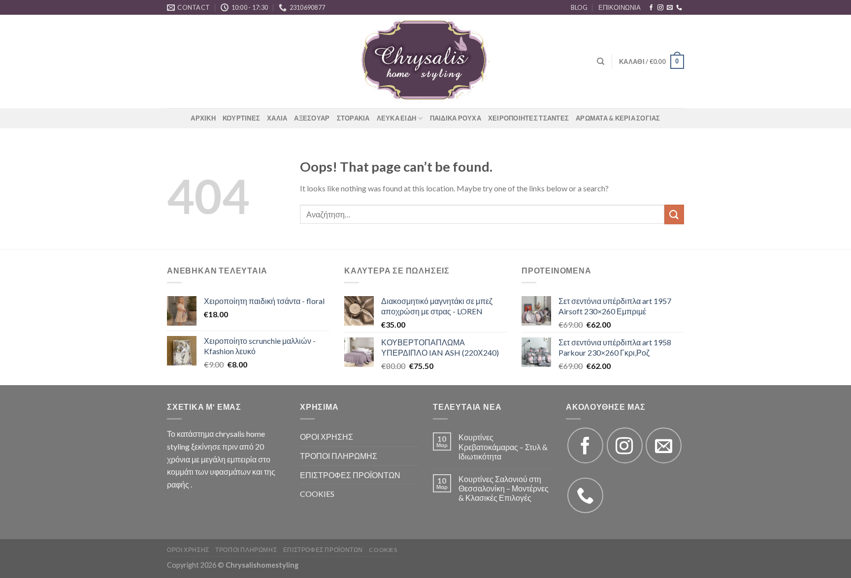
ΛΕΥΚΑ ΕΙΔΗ (397, 118)
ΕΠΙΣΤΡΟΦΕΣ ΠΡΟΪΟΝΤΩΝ (350, 475)
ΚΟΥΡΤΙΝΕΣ (241, 118)
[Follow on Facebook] (651, 7)
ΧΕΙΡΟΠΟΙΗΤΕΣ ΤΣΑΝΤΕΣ (528, 118)
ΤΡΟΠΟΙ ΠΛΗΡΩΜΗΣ (338, 455)
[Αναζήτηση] (600, 61)
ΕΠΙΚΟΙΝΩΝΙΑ (619, 7)
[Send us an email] (670, 7)
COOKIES (317, 493)
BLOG (579, 7)
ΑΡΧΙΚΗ (203, 118)
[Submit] (674, 214)
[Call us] (679, 7)
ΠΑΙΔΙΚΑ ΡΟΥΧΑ (455, 118)
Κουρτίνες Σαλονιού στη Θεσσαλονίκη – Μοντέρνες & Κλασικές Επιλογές (503, 488)
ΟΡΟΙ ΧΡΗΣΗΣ (326, 436)
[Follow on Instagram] (660, 7)
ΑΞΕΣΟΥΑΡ (311, 118)
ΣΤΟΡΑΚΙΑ (353, 118)
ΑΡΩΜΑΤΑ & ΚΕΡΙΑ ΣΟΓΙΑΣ (618, 118)
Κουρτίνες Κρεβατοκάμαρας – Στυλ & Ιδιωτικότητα (503, 446)
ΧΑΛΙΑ (277, 118)
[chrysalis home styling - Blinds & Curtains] (426, 61)
